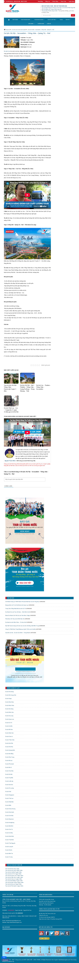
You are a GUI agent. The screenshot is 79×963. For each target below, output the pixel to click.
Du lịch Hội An (8, 850)
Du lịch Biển (8, 805)
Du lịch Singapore (9, 795)
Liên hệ (49, 23)
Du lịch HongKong (9, 822)
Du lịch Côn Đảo (9, 815)
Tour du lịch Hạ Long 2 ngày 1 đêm (14, 870)
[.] (9, 20)
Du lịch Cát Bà (8, 726)
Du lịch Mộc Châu (9, 705)
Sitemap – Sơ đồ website (45, 904)
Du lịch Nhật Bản (9, 801)
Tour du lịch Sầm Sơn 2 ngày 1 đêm (14, 877)
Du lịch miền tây (9, 781)
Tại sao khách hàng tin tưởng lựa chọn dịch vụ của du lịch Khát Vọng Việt (58, 7)
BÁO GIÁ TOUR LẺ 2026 (47, 6)
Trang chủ (8, 29)
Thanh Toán (64, 1)
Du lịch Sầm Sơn (9, 733)
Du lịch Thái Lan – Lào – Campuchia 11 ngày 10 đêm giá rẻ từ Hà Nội (11, 410)
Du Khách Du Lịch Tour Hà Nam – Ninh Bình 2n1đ (17, 612)
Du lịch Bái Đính (9, 826)
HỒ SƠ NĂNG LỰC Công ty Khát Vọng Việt (51, 9)
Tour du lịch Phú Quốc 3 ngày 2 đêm (14, 886)
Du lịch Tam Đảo (9, 770)
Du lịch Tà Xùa (9, 857)
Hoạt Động (40, 1)
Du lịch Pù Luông (9, 788)
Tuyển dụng (71, 1)
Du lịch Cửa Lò (9, 736)
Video (61, 19)
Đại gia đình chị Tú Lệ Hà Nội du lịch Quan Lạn (16, 605)
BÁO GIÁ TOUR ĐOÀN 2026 (60, 6)
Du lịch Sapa (8, 698)
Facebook (5, 960)
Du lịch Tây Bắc (9, 777)
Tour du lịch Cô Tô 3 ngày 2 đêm (13, 873)
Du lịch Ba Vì (8, 767)
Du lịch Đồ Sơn (9, 729)
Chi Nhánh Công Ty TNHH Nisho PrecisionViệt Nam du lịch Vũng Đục (22, 601)
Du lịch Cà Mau (9, 832)
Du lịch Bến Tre (9, 853)
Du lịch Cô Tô (8, 722)
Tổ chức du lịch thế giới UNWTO (47, 917)
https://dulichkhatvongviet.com (14, 922)
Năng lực (47, 1)
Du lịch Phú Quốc (9, 764)
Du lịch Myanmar (9, 819)
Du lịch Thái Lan (9, 798)
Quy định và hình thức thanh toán (47, 901)
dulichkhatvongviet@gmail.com (13, 920)
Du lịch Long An (9, 846)
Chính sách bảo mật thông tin (46, 903)
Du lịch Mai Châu (9, 702)
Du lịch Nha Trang (9, 757)
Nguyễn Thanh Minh (10, 460)
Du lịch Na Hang (9, 708)
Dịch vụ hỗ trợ (52, 19)
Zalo (4, 957)
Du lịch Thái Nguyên (10, 843)
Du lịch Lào (14, 29)
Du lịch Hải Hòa (9, 746)
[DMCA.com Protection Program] (44, 938)
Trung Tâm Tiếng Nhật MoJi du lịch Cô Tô (15, 608)
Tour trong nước (25, 19)
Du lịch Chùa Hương (10, 808)
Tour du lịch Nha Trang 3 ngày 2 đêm (14, 882)
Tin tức (68, 19)
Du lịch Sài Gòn (9, 784)
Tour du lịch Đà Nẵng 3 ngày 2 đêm (14, 880)
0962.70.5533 (25, 916)
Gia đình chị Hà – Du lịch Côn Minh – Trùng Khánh (17, 632)
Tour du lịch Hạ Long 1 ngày (12, 868)
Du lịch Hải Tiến (9, 743)
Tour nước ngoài (38, 19)
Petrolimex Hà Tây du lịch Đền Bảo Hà (14, 618)
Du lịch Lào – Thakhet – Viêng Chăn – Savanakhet (43, 387)
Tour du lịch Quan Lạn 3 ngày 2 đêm (14, 875)
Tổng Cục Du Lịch (43, 915)
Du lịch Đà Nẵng (9, 753)
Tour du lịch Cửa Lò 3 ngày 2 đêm (13, 879)
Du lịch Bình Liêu (9, 712)
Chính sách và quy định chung (46, 899)
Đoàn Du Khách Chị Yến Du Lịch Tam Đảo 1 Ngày (17, 615)
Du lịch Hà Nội (8, 774)
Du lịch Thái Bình (9, 839)
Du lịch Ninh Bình (9, 836)
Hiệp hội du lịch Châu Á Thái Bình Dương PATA (50, 919)
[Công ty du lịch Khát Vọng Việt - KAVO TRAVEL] (11, 8)
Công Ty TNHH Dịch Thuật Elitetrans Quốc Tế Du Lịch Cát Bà (20, 629)
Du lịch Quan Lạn (9, 719)
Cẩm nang (30, 23)
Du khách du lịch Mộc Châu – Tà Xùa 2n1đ (15, 622)
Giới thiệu (15, 19)
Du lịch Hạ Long (9, 715)
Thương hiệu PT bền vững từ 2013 (49, 10)
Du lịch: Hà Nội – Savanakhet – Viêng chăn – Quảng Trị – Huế (41, 29)
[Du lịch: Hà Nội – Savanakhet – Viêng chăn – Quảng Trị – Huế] (11, 42)
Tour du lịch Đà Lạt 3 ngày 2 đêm (13, 884)
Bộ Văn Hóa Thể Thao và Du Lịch (47, 913)
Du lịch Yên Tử (9, 829)
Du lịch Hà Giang (9, 691)
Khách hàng (55, 1)
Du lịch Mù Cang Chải (10, 695)
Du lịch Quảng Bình (10, 750)
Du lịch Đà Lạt (8, 760)
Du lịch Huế (8, 791)
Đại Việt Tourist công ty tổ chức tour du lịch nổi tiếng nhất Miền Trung (22, 625)
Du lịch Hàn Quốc (9, 812)
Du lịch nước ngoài (22, 29)
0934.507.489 (32, 916)
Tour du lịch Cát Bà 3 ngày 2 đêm (13, 872)
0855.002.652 (5, 917)
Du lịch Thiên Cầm (9, 739)
